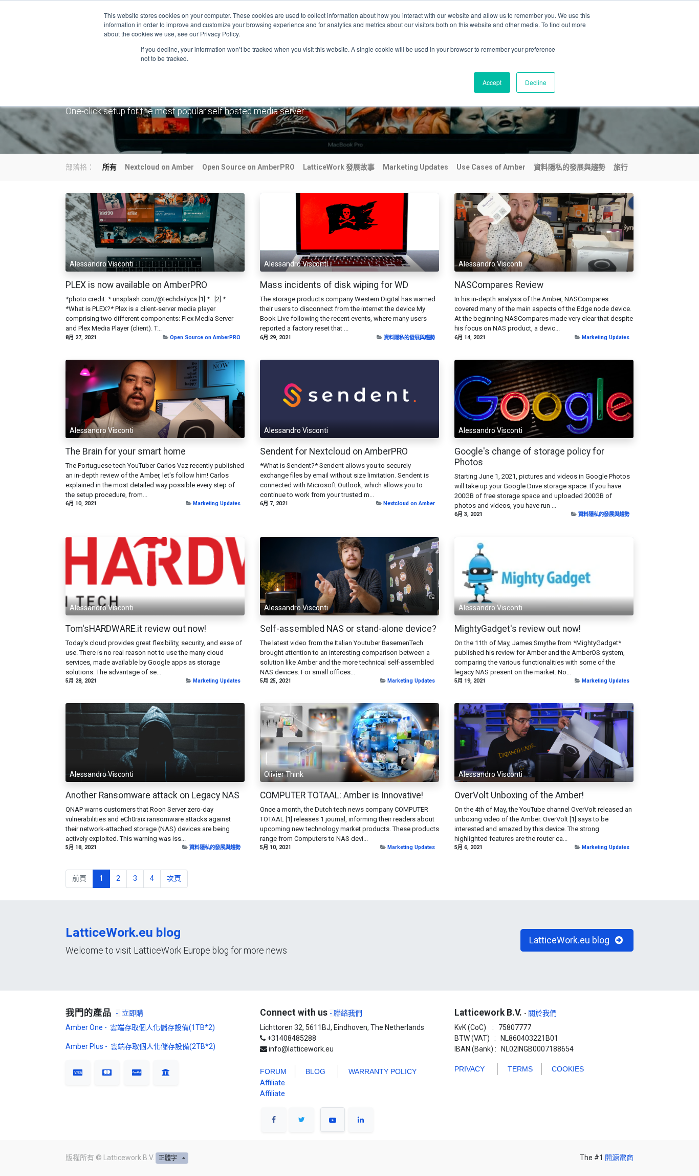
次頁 (174, 878)
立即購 (132, 1013)
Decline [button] (536, 82)
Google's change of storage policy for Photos (529, 456)
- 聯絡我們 (346, 1013)
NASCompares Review (498, 285)
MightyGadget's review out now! (517, 629)
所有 (109, 167)
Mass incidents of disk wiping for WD (334, 285)
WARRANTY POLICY (382, 1071)
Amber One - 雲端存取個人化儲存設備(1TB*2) (140, 1027)
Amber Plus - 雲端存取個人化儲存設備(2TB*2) (140, 1046)
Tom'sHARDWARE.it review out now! (135, 629)
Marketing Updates (605, 337)
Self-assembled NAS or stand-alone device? (348, 629)
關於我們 (542, 1013)
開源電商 (619, 1157)
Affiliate (272, 1083)
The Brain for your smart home (125, 451)
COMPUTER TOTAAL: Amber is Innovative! (341, 795)
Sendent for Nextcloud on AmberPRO (334, 451)
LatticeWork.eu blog (123, 932)
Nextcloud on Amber (409, 503)
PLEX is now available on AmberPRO (136, 285)
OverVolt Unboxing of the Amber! (519, 795)
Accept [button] (492, 82)
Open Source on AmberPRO (205, 337)
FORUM (273, 1071)
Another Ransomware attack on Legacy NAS (152, 795)
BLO (312, 1071)
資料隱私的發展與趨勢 (409, 337)
